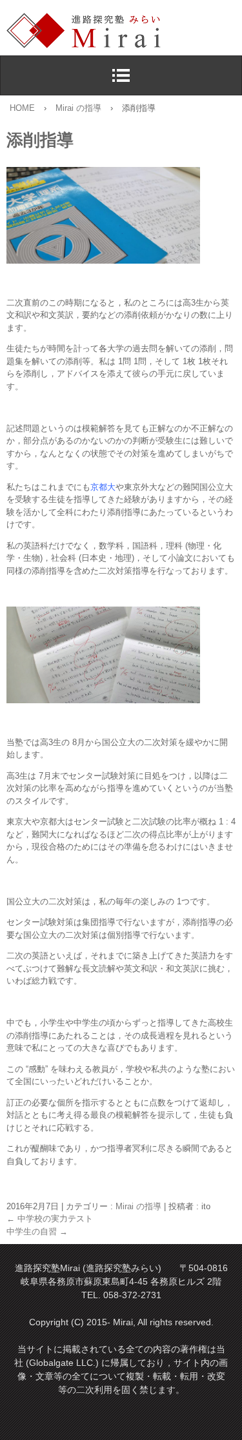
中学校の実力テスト (49, 1218)
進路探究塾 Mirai (124, 31)
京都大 (103, 487)
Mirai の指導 (138, 1206)
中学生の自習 (37, 1231)
